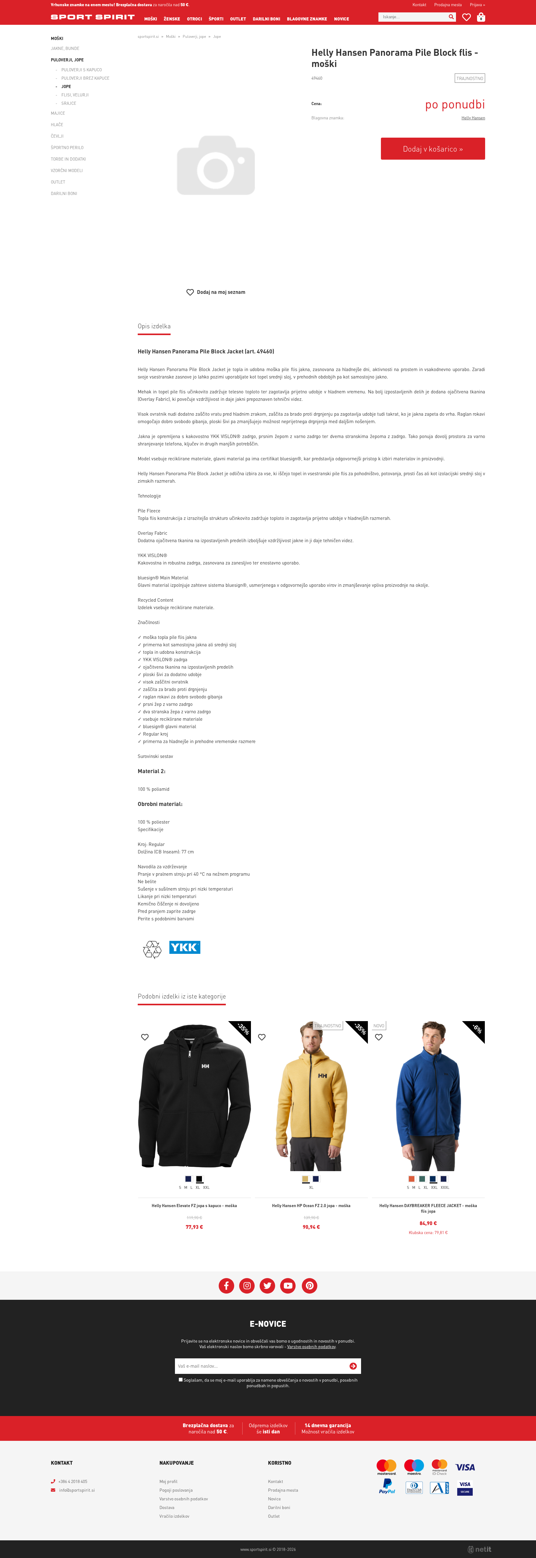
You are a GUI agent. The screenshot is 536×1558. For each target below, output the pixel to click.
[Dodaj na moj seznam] (145, 1038)
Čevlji (57, 136)
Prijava (477, 4)
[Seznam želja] (466, 18)
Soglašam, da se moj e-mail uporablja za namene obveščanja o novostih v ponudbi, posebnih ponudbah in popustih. (271, 1382)
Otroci (194, 18)
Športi (216, 18)
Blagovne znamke (307, 18)
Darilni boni (266, 18)
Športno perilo (67, 147)
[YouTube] (288, 1286)
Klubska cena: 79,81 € (428, 1232)
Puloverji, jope (67, 59)
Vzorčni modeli (67, 170)
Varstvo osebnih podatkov (311, 1346)
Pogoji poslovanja (176, 1490)
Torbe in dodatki (68, 159)
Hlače (57, 124)
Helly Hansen (473, 117)
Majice (58, 113)
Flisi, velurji (75, 94)
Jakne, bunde (65, 48)
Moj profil (168, 1481)
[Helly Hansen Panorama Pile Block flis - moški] (216, 165)
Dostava (166, 1507)
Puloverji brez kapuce (85, 78)
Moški (150, 18)
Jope (66, 86)
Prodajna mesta (448, 4)
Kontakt (419, 4)
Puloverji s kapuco (81, 69)
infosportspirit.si (76, 1490)
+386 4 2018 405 (72, 1481)
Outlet (238, 18)
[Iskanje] (451, 17)
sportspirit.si (148, 36)
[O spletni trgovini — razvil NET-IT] (479, 1549)
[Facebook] (226, 1286)
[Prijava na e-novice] (353, 1366)
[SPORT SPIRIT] (93, 17)
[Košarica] (485, 17)
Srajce (68, 103)
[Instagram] (247, 1286)
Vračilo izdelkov (174, 1516)
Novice (341, 18)
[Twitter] (267, 1286)
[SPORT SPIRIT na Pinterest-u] (309, 1286)
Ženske (172, 18)
